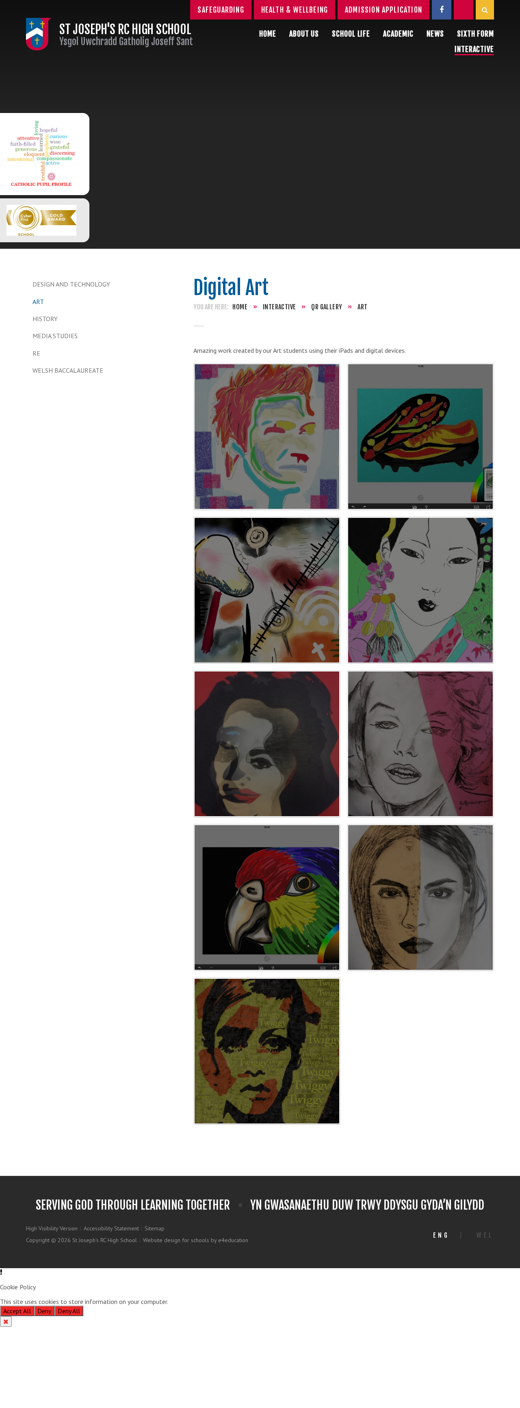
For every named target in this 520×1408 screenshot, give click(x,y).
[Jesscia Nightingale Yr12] (420, 590)
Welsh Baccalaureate (67, 370)
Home (239, 307)
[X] (463, 10)
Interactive (279, 307)
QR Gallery (326, 307)
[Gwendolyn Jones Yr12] (267, 590)
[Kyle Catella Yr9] (420, 743)
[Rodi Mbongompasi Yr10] (420, 436)
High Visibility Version (52, 1228)
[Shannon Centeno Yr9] (420, 897)
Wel (485, 1235)
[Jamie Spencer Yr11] (267, 897)
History (45, 319)
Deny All (69, 1311)
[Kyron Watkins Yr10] (267, 743)
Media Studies (55, 336)
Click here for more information (212, 1301)
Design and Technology (71, 284)
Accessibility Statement (111, 1228)
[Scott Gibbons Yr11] (267, 436)
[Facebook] (441, 10)
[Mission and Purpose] (41, 154)
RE (36, 353)
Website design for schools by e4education (195, 1240)
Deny (44, 1311)
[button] (260, 1272)
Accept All (17, 1311)
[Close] (6, 1321)
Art (38, 302)
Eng (441, 1235)
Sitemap (155, 1228)
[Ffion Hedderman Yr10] (267, 1051)
